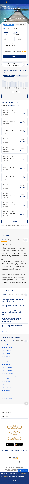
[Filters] (26, 64)
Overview (4, 240)
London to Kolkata (6, 359)
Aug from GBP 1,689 (9, 75)
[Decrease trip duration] (13, 92)
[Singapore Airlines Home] (4, 4)
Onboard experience (14, 294)
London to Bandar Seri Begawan (10, 376)
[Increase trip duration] (19, 92)
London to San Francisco (8, 393)
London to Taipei (5, 390)
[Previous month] (2, 76)
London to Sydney (6, 350)
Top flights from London (8, 341)
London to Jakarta (6, 379)
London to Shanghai (6, 361)
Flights (4, 294)
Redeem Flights (20, 24)
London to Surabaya (6, 398)
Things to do (11, 240)
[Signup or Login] (25, 2)
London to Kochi (5, 364)
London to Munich (6, 353)
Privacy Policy (22, 473)
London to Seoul (5, 356)
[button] (8, 33)
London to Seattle (6, 395)
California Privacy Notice (6, 478)
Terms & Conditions (5, 475)
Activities (18, 240)
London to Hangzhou (7, 347)
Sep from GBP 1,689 (21, 75)
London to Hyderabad (7, 373)
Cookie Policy (5, 476)
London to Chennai (6, 367)
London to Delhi (5, 381)
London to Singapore (7, 345)
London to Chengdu (6, 370)
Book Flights (9, 24)
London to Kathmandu (7, 387)
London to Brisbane (6, 384)
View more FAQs (5, 331)
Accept (14, 480)
